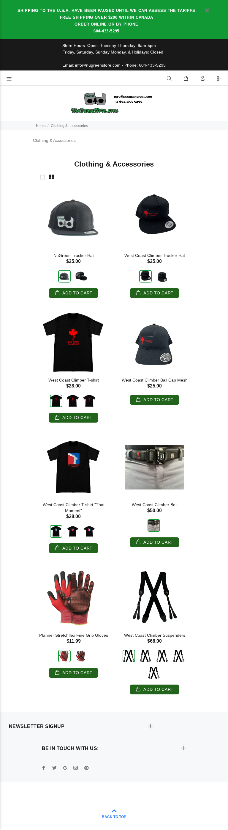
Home (41, 126)
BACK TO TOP (114, 817)
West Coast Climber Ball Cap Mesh (155, 380)
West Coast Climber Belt (155, 504)
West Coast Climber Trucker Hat (154, 255)
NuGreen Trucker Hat (73, 255)
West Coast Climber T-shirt (73, 380)
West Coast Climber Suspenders (154, 635)
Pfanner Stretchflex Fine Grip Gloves (73, 635)
